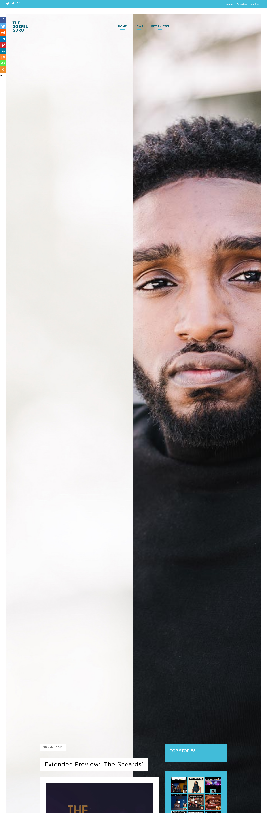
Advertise (242, 4)
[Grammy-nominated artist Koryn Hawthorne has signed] (196, 785)
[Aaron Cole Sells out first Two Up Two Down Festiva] (213, 785)
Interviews (160, 26)
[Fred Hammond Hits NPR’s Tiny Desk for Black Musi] (196, 802)
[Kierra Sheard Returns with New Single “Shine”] (213, 802)
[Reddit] (3, 32)
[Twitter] (3, 26)
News (139, 26)
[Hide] (1, 75)
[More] (3, 69)
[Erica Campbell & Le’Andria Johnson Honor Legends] (179, 802)
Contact (255, 4)
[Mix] (3, 57)
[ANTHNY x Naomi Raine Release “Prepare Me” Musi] (179, 785)
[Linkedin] (3, 39)
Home (122, 26)
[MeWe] (3, 51)
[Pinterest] (3, 45)
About (229, 4)
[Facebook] (3, 20)
